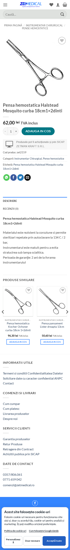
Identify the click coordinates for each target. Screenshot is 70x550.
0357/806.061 (12, 474)
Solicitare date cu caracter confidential (28, 378)
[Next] (67, 320)
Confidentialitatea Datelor (45, 373)
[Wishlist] (51, 4)
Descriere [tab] (10, 200)
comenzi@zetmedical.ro (18, 485)
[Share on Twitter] (20, 177)
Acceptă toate (54, 540)
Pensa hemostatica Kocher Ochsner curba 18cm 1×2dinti (18, 327)
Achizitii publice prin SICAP (21, 454)
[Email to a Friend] (27, 177)
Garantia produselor (16, 439)
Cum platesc (11, 408)
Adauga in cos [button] (18, 342)
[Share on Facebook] (13, 177)
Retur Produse (12, 444)
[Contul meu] (58, 4)
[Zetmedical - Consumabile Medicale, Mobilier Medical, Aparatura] (30, 4)
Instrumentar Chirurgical (44, 25)
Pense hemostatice (35, 28)
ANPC (58, 378)
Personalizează (13, 541)
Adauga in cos (38, 131)
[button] (5, 5)
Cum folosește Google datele (44, 531)
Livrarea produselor (16, 413)
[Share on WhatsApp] (6, 177)
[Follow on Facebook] (35, 503)
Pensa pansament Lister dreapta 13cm (52, 325)
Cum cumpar (11, 403)
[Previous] (3, 320)
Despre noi (10, 418)
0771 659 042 (12, 479)
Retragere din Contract (18, 449)
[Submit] (62, 14)
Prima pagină (13, 25)
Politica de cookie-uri (15, 530)
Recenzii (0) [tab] (10, 208)
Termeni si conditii (15, 373)
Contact (8, 383)
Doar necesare (32, 540)
